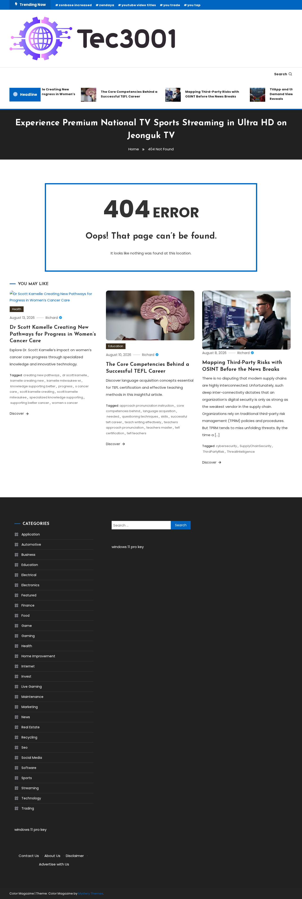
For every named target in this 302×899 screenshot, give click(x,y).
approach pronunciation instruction (147, 405)
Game (26, 625)
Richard (52, 317)
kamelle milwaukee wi (64, 380)
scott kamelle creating (37, 391)
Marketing (29, 707)
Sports (26, 778)
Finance (27, 605)
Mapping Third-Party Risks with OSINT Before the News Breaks (206, 94)
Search (280, 74)
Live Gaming (31, 686)
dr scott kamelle (74, 375)
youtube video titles (139, 5)
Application (30, 534)
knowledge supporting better (32, 386)
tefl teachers (136, 433)
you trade (171, 5)
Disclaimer (75, 855)
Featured (28, 595)
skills (164, 416)
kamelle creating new (27, 380)
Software (28, 767)
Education (115, 346)
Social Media (31, 757)
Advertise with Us (54, 864)
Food (25, 615)
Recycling (29, 737)
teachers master (159, 427)
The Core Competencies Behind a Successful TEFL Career (123, 94)
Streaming (30, 788)
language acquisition (159, 411)
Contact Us (29, 855)
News (25, 717)
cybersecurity (226, 446)
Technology (31, 798)
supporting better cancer (29, 403)
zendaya (106, 5)
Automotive (31, 544)
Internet (28, 666)
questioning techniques (140, 416)
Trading (27, 808)
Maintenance (32, 696)
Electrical (28, 575)
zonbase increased (75, 5)
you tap (194, 5)
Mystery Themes (90, 893)
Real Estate (30, 727)
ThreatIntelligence (241, 451)
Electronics (30, 585)
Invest (26, 676)
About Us (52, 855)
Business (28, 554)
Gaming (28, 635)
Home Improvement (38, 656)
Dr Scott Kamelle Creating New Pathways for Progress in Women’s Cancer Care (53, 334)
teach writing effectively (143, 422)
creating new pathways (41, 375)
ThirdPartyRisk (213, 451)
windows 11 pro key (30, 829)
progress (65, 386)
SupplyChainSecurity (255, 446)
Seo (24, 747)
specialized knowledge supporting (56, 397)
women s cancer (65, 403)
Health (16, 309)
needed (113, 416)
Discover (17, 413)
